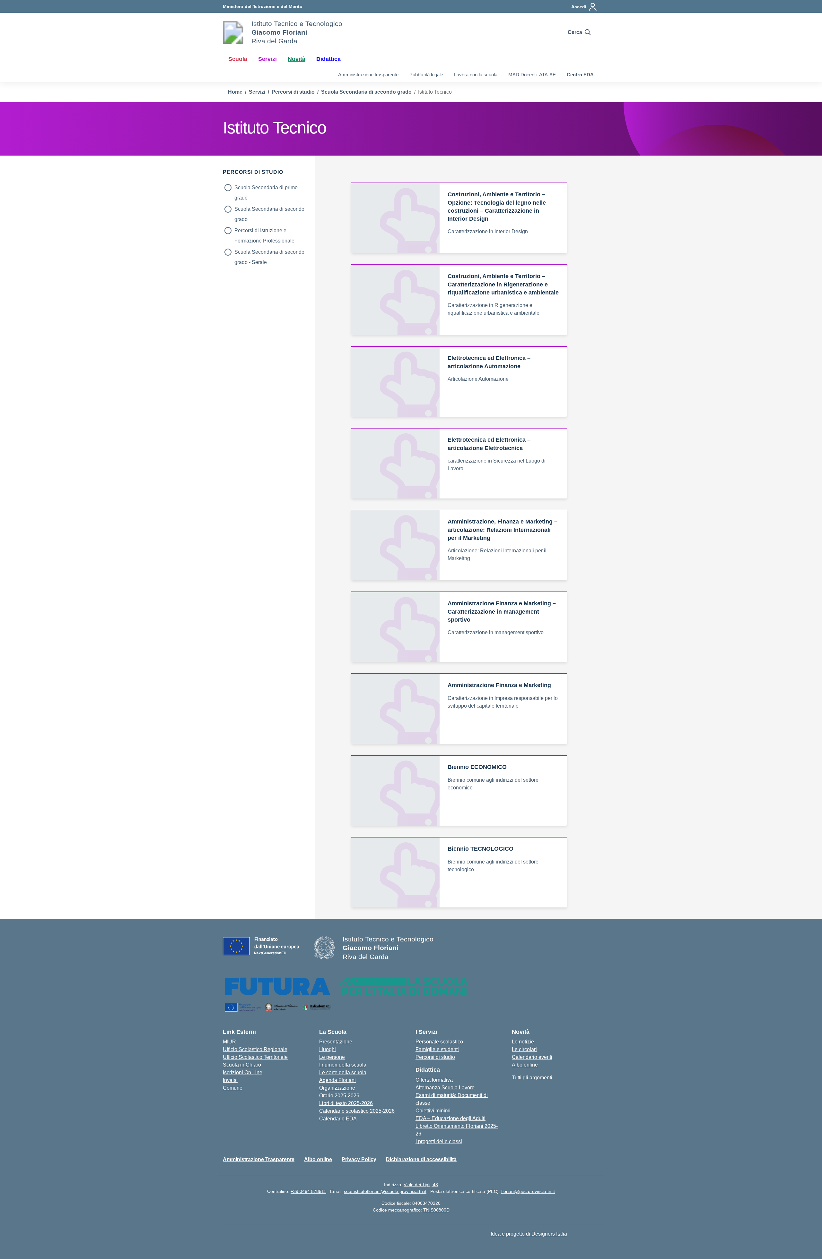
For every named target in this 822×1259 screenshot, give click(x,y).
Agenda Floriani (337, 1080)
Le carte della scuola (342, 1072)
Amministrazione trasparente (368, 74)
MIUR (229, 1041)
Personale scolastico (439, 1041)
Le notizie (523, 1041)
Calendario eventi (532, 1057)
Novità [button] (296, 59)
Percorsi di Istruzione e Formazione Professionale (264, 232)
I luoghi (327, 1049)
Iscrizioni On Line (242, 1072)
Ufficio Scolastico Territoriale (255, 1057)
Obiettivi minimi (432, 1110)
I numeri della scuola (342, 1065)
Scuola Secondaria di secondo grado (269, 210)
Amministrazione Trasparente (258, 1159)
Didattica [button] (328, 59)
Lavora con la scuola (475, 74)
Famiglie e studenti (437, 1049)
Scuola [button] (237, 59)
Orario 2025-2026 (339, 1095)
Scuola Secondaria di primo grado (266, 189)
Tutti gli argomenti (532, 1077)
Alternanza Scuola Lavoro (445, 1087)
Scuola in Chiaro (242, 1065)
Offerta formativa (434, 1080)
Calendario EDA (338, 1118)
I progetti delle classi (438, 1141)
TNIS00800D (436, 1209)
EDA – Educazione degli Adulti (450, 1118)
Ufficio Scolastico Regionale (255, 1049)
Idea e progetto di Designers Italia (529, 1234)
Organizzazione (337, 1088)
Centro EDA (580, 74)
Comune (232, 1088)
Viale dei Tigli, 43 (421, 1184)
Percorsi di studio (435, 1057)
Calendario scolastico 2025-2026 (357, 1111)
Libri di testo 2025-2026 (346, 1103)
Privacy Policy (359, 1159)
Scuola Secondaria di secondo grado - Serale (269, 253)
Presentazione (335, 1041)
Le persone (332, 1057)
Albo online (525, 1065)
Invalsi (230, 1080)
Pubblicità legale (426, 74)
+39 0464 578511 (308, 1191)
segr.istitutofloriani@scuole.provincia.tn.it (385, 1191)
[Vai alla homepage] (233, 32)
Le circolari (524, 1049)
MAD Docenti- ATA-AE (532, 74)
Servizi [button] (267, 59)
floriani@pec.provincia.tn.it (528, 1191)
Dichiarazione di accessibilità (421, 1159)
